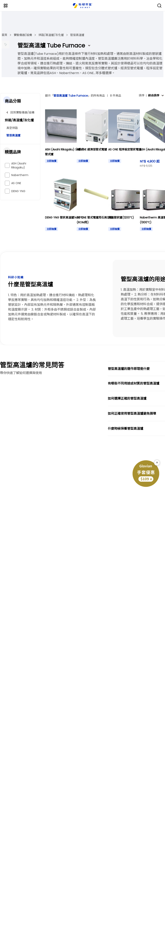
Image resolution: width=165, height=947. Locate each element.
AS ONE (16, 183)
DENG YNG (18, 191)
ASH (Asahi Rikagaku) (18, 165)
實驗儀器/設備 (23, 35)
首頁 (4, 35)
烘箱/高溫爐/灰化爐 (51, 35)
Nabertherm (19, 175)
